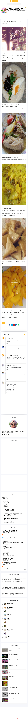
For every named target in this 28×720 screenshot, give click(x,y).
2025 (4, 498)
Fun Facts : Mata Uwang (14, 693)
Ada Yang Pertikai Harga (9, 509)
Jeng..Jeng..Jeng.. (12, 698)
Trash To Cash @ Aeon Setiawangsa (10, 531)
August (5, 502)
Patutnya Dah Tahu (6, 563)
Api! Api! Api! (6, 519)
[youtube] (17, 1)
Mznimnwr (9, 610)
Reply (7, 343)
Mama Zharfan (10, 633)
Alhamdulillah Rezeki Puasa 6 (10, 514)
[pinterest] (8, 434)
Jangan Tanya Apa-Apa (13, 665)
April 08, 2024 (13, 338)
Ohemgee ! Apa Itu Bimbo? (14, 659)
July (5, 504)
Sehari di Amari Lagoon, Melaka (9, 547)
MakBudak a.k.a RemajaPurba (9, 562)
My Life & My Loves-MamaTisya (10, 530)
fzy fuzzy (4, 581)
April (5, 507)
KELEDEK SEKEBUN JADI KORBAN (10, 567)
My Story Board (6, 554)
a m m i (4, 546)
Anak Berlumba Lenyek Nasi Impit (11, 518)
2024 (4, 500)
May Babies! (11, 676)
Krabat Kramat (6, 541)
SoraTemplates (11, 716)
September (6, 501)
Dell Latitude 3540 (13, 687)
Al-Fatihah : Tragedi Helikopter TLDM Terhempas (14, 511)
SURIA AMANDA (6, 549)
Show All (25, 569)
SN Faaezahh (10, 607)
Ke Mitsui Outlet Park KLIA (8, 559)
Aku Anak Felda (12, 682)
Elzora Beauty (5, 587)
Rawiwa (3, 585)
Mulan (8, 618)
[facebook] (13, 1)
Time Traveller (5, 578)
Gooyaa (22, 716)
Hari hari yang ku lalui (8, 558)
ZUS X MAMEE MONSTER (8, 555)
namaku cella (6, 566)
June (5, 505)
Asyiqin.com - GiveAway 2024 (10, 510)
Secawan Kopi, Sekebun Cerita (10, 537)
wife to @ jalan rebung (8, 534)
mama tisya (9, 365)
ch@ (9, 636)
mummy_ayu (9, 373)
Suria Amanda (9, 355)
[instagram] (15, 1)
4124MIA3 (8, 338)
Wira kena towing (6, 538)
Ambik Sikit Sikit (7, 515)
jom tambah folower (13, 654)
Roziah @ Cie (10, 629)
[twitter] (10, 1)
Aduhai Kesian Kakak (8, 517)
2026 (4, 497)
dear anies (9, 382)
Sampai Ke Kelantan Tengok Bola (9, 535)
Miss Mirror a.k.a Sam (11, 347)
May (5, 506)
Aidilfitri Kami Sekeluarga (9, 522)
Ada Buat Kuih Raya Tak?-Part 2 (10, 521)
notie (3, 592)
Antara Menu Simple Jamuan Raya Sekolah (13, 513)
